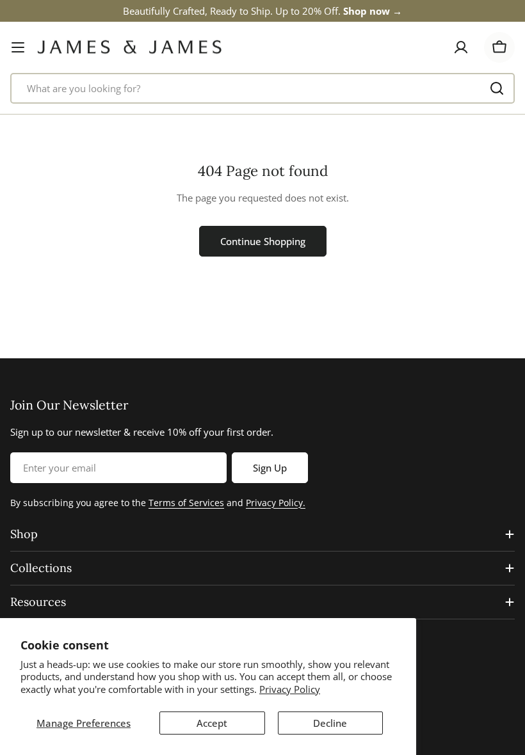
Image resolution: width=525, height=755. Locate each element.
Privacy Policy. (275, 503)
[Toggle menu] (18, 47)
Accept (212, 723)
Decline (330, 723)
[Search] (497, 88)
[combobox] (262, 88)
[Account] (461, 47)
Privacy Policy (289, 689)
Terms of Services (186, 503)
